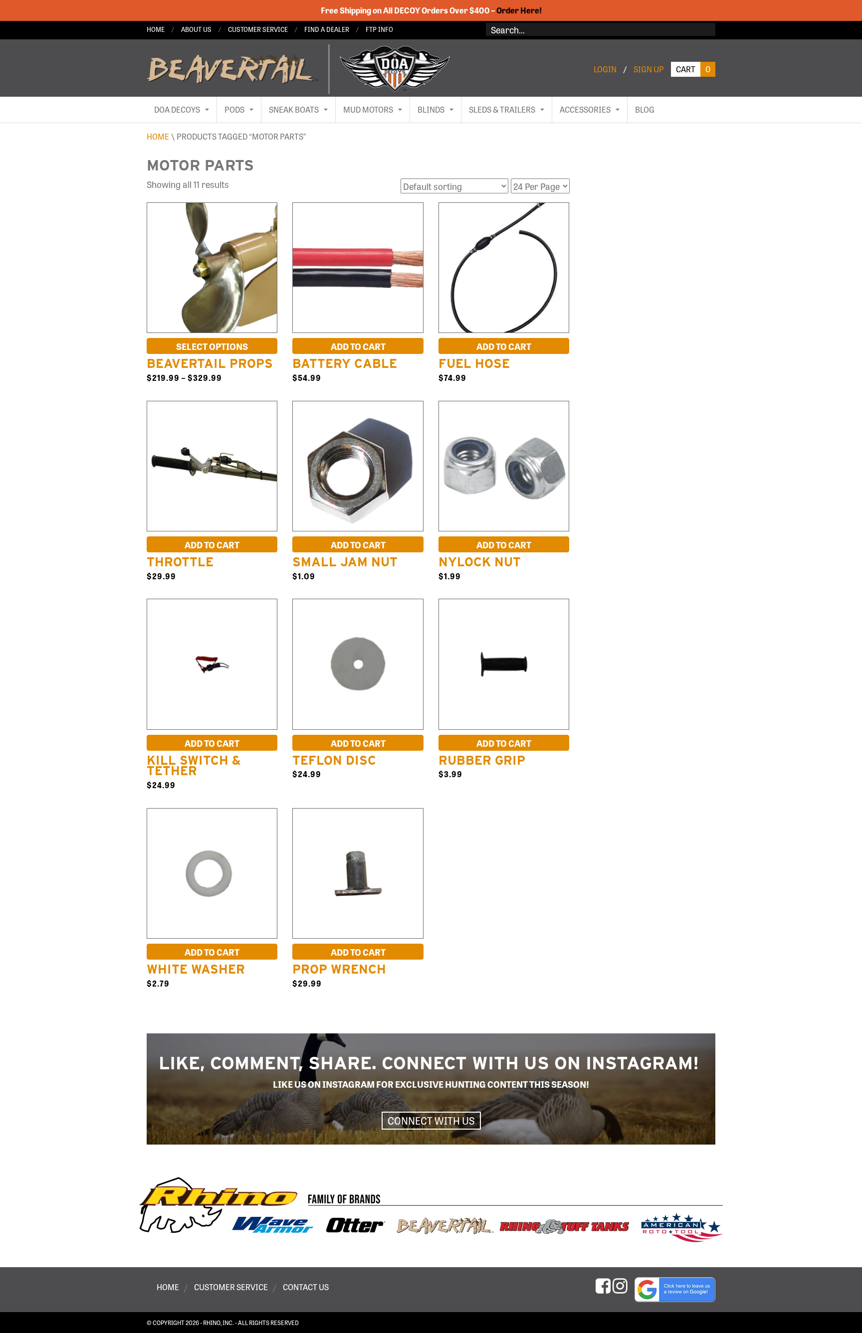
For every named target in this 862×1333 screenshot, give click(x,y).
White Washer (196, 969)
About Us (196, 29)
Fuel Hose (474, 363)
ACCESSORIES (585, 109)
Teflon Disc (334, 760)
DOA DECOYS (177, 109)
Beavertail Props (210, 363)
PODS (234, 109)
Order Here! (519, 10)
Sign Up (649, 69)
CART (693, 69)
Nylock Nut (479, 561)
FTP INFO (379, 29)
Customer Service (258, 29)
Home (156, 29)
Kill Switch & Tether (194, 766)
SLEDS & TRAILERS (502, 109)
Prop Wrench (339, 969)
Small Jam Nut (345, 561)
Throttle (180, 561)
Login (605, 69)
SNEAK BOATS (294, 109)
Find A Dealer (326, 29)
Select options (212, 345)
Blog (644, 109)
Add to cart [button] (358, 345)
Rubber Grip (481, 760)
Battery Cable (344, 363)
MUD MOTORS (368, 109)
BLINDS (431, 109)
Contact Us (306, 1287)
